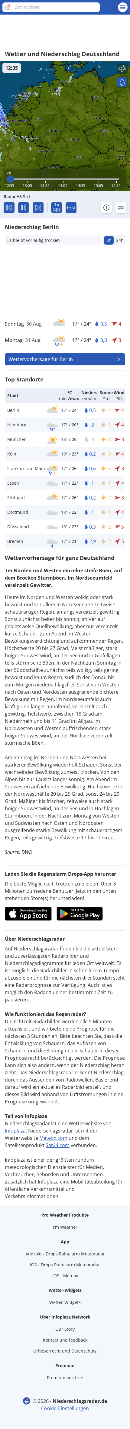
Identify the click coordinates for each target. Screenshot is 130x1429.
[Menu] (123, 7)
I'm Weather (65, 1227)
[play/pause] (23, 207)
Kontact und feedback (65, 1340)
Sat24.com (58, 1145)
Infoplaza (15, 1130)
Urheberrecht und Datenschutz (65, 1351)
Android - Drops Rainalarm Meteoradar (65, 1254)
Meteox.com (53, 1138)
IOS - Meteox (65, 1275)
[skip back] (9, 207)
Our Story (65, 1329)
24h (120, 240)
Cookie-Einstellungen (65, 1408)
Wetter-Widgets (65, 1302)
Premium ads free (65, 1377)
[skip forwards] (38, 207)
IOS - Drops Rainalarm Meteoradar (65, 1265)
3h (109, 240)
